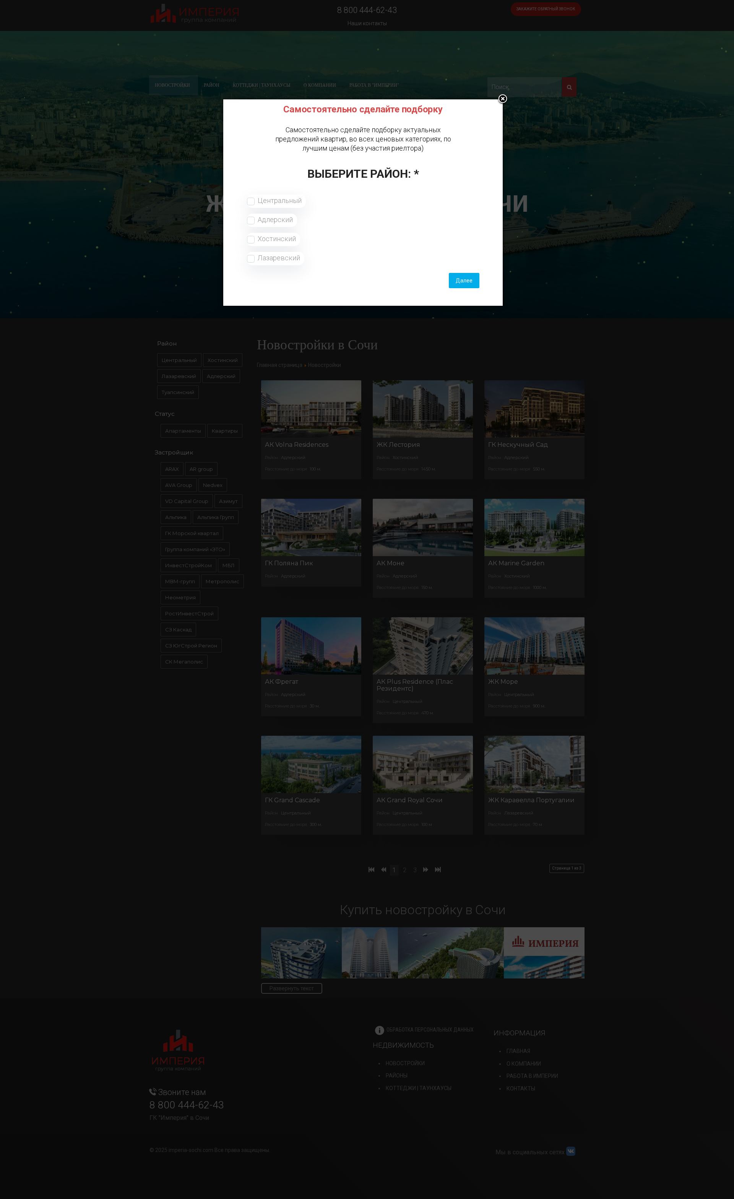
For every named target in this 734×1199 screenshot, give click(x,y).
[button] (502, 99)
